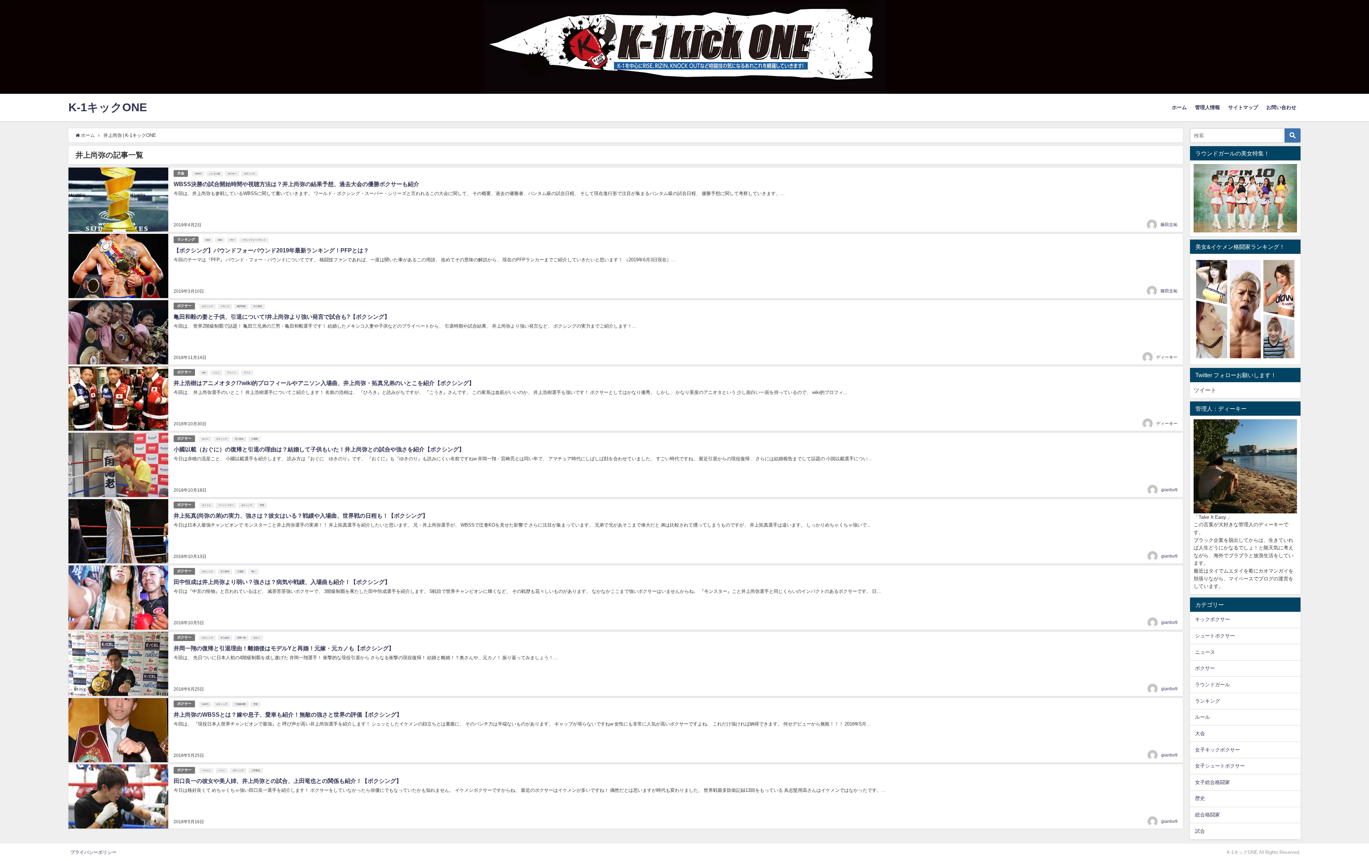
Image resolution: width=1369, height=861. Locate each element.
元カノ (256, 638)
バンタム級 (214, 174)
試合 (1200, 831)
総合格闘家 (1207, 814)
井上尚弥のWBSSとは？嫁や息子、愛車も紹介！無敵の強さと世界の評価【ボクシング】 (288, 714)
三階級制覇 (240, 704)
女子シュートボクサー (1220, 765)
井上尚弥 (257, 306)
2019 (220, 240)
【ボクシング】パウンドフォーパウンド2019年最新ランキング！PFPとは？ (271, 250)
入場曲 (254, 439)
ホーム (1179, 107)
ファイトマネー (226, 505)
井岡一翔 (241, 638)
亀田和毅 (241, 306)
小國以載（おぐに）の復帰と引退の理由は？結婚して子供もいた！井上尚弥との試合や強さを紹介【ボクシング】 (319, 449)
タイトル (206, 505)
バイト (222, 770)
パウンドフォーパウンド (254, 240)
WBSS (198, 174)
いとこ (216, 372)
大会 (180, 173)
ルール (1202, 716)
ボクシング (249, 174)
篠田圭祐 (1169, 224)
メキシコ (225, 306)
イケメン (206, 770)
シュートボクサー (1215, 635)
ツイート (1205, 390)
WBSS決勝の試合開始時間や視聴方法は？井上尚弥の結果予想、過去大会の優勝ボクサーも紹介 (296, 184)
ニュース (1205, 652)
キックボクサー (1212, 619)
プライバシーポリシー (93, 852)
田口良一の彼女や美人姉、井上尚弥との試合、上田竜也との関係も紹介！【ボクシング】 (288, 781)
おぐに (205, 439)
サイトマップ (1243, 107)
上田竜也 (255, 770)
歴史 (1200, 798)
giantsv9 (1169, 490)
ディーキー (1167, 357)
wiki (203, 372)
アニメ (247, 372)
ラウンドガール (1212, 684)
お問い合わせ (1281, 107)
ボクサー (232, 174)
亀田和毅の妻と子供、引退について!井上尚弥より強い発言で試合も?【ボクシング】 (282, 316)
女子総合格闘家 (1212, 782)
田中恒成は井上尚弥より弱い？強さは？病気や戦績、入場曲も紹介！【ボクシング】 (282, 582)
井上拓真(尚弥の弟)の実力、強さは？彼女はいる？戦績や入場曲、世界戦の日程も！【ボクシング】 (301, 515)
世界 (262, 505)
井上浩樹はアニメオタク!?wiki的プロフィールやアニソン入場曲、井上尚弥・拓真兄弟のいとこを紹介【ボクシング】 (324, 383)
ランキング (186, 239)
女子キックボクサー (1217, 749)
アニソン (231, 372)
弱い (253, 571)
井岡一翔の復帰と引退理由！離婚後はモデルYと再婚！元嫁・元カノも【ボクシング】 (284, 648)
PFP (232, 240)
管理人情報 (1207, 107)
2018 (208, 240)
